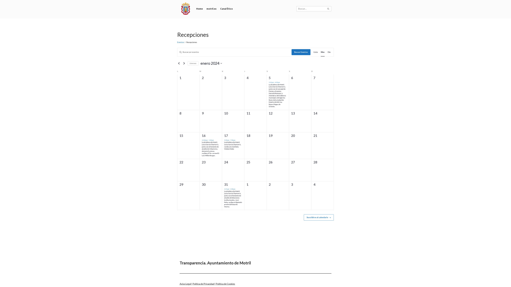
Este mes (193, 63)
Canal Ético (226, 8)
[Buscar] (328, 8)
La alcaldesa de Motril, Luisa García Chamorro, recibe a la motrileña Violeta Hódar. (232, 145)
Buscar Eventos (301, 52)
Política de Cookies (225, 283)
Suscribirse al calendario (317, 217)
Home (199, 8)
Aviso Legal (185, 283)
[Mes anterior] (178, 63)
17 (226, 136)
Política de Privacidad (203, 283)
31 (226, 184)
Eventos (180, 42)
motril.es (212, 8)
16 (204, 136)
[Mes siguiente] (184, 63)
